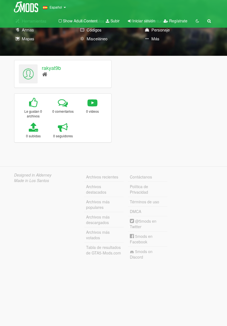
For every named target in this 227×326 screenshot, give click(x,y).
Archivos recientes (102, 177)
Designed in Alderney (32, 175)
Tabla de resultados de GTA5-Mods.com (103, 250)
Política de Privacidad (139, 189)
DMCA (135, 211)
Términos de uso (144, 201)
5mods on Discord (141, 254)
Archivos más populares (98, 204)
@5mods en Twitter (143, 223)
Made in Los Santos (31, 180)
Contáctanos (141, 177)
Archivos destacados (96, 189)
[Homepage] (45, 74)
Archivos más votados (98, 234)
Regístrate (177, 20)
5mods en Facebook (141, 238)
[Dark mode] (197, 21)
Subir (114, 20)
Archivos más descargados (98, 219)
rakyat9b (51, 67)
